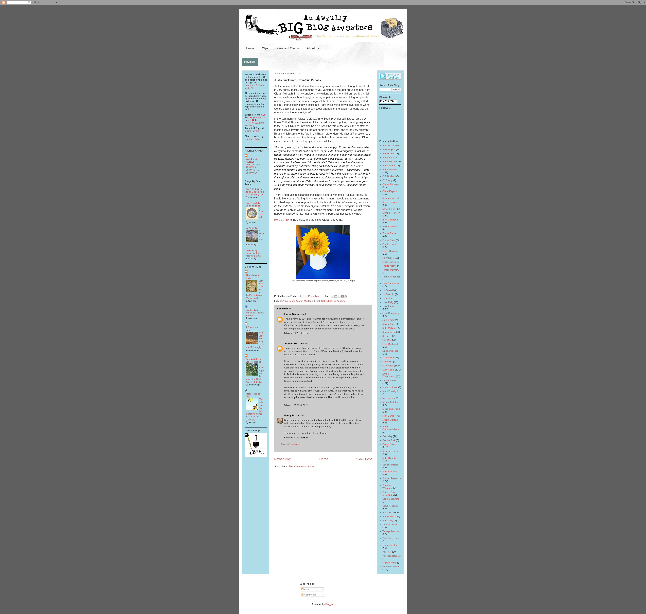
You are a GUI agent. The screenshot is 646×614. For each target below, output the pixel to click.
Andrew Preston (293, 343)
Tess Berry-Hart (390, 538)
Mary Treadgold (390, 391)
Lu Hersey (387, 365)
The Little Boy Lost (255, 194)
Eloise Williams (390, 226)
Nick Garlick (388, 415)
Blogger (329, 604)
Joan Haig (387, 302)
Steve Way (388, 512)
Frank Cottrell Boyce (325, 301)
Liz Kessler (388, 357)
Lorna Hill (387, 361)
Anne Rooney (389, 169)
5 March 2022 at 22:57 (296, 405)
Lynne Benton (292, 314)
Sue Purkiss (388, 516)
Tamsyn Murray (390, 531)
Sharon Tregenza (391, 478)
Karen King (388, 324)
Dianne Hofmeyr (391, 212)
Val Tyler (386, 551)
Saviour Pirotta (390, 464)
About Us (313, 48)
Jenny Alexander (391, 276)
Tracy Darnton (390, 545)
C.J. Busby (388, 176)
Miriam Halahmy (391, 402)
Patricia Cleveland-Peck (390, 428)
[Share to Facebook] (342, 296)
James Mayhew (390, 269)
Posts (306, 589)
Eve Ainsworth (389, 244)
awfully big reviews (252, 160)
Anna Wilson (389, 161)
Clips (265, 48)
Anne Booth (288, 301)
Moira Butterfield (391, 408)
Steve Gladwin (390, 505)
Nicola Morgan (390, 419)
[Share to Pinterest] (345, 296)
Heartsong (252, 250)
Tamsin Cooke (390, 524)
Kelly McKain (389, 328)
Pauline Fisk (388, 440)
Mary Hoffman (390, 387)
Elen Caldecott (390, 219)
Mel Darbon (388, 398)
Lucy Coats (388, 369)
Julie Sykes (388, 320)
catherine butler (390, 566)
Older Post (364, 459)
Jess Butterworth (391, 283)
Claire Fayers (252, 130)
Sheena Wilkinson (387, 486)
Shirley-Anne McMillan (389, 493)
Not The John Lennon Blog (253, 204)
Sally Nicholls (389, 458)
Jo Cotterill (388, 290)
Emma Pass (388, 240)
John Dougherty (390, 313)
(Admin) (255, 116)
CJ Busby (387, 180)
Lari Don (386, 340)
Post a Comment (290, 444)
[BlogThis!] (336, 296)
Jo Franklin (388, 294)
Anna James (389, 157)
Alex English (388, 149)
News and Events (288, 48)
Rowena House (390, 451)
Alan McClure (389, 145)
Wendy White (389, 562)
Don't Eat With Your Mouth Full (255, 190)
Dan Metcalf (388, 198)
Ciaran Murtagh (304, 301)
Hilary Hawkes (390, 251)
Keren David (389, 332)
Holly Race (388, 257)
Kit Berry (386, 336)
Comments (309, 594)
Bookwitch (252, 310)
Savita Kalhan (389, 471)
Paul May (387, 436)
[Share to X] (339, 296)
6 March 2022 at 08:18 (296, 437)
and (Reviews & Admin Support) (255, 121)
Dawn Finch (388, 209)
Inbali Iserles (389, 262)
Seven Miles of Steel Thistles (254, 360)
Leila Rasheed (390, 344)
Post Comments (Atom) (301, 466)
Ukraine (341, 301)
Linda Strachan (390, 350)
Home (250, 48)
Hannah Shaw (252, 139)
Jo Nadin (387, 298)
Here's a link (281, 219)
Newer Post (283, 459)
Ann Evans (388, 153)
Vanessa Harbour (391, 555)
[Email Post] (326, 296)
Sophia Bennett (390, 498)
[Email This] (333, 296)
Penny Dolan (291, 415)
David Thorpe (389, 202)
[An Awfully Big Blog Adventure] (256, 455)
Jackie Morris (389, 265)
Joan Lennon (389, 306)
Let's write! (252, 228)
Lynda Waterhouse (388, 375)
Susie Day (387, 520)
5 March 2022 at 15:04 (296, 333)
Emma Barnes (390, 233)
